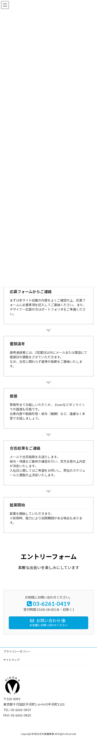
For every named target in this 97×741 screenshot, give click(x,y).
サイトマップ (11, 660)
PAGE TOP (90, 714)
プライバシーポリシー (16, 651)
